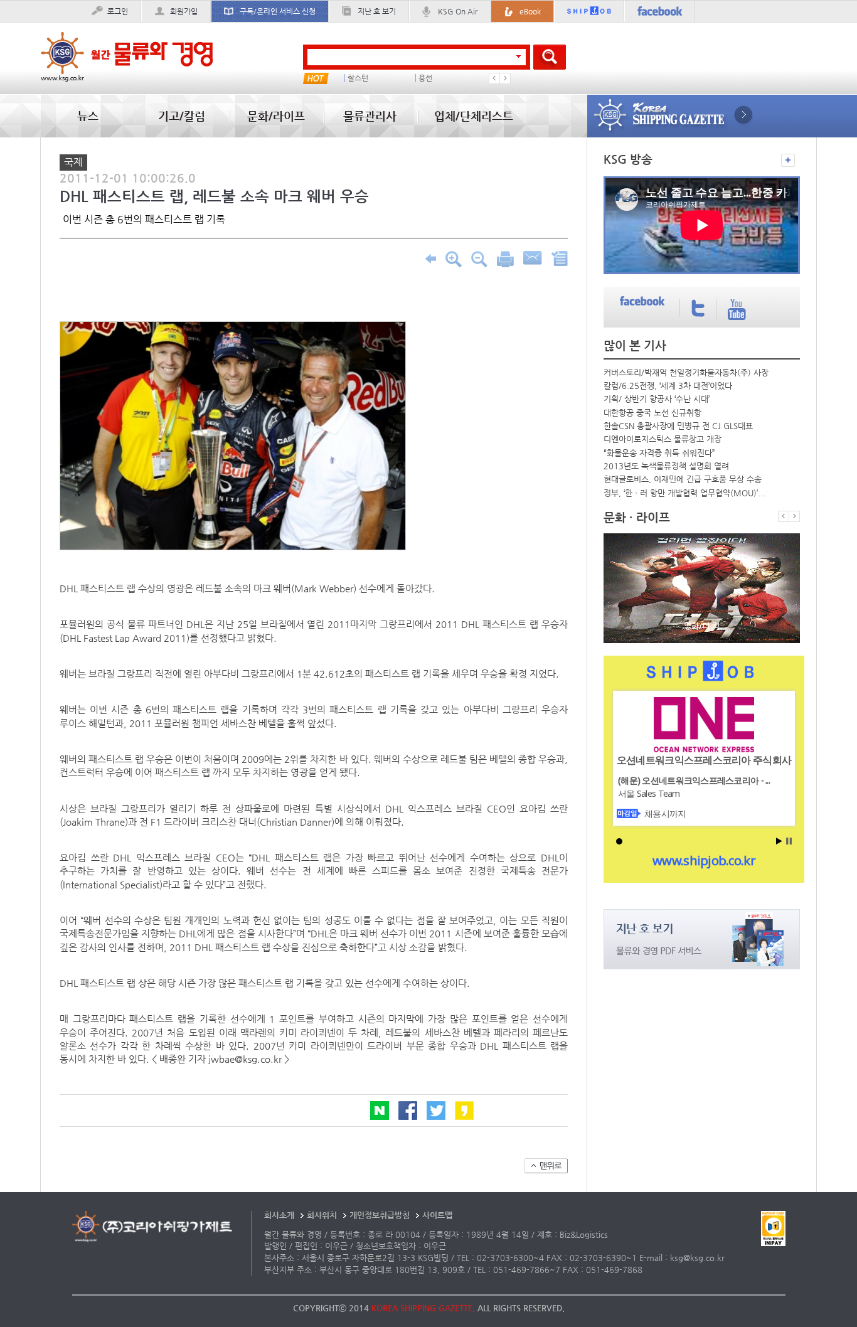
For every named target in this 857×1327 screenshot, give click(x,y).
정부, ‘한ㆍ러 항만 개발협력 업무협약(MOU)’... (684, 493)
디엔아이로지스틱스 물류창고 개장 (662, 439)
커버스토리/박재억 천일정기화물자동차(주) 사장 (686, 372)
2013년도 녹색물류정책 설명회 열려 (666, 466)
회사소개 (279, 1215)
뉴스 (87, 115)
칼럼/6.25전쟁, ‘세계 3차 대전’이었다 (668, 385)
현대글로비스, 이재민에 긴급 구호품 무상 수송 (683, 479)
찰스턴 (358, 78)
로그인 (117, 11)
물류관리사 (370, 115)
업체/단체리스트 (473, 115)
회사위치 (322, 1215)
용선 (425, 78)
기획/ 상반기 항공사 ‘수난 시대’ (657, 398)
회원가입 (184, 11)
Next (505, 78)
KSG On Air (457, 11)
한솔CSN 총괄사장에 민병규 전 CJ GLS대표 (678, 425)
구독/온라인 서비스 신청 (278, 11)
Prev (494, 78)
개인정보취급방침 (379, 1215)
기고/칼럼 (181, 115)
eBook (530, 11)
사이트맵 (437, 1215)
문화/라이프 (276, 115)
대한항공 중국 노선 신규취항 (652, 412)
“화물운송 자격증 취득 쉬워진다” (659, 452)
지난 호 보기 (377, 11)
